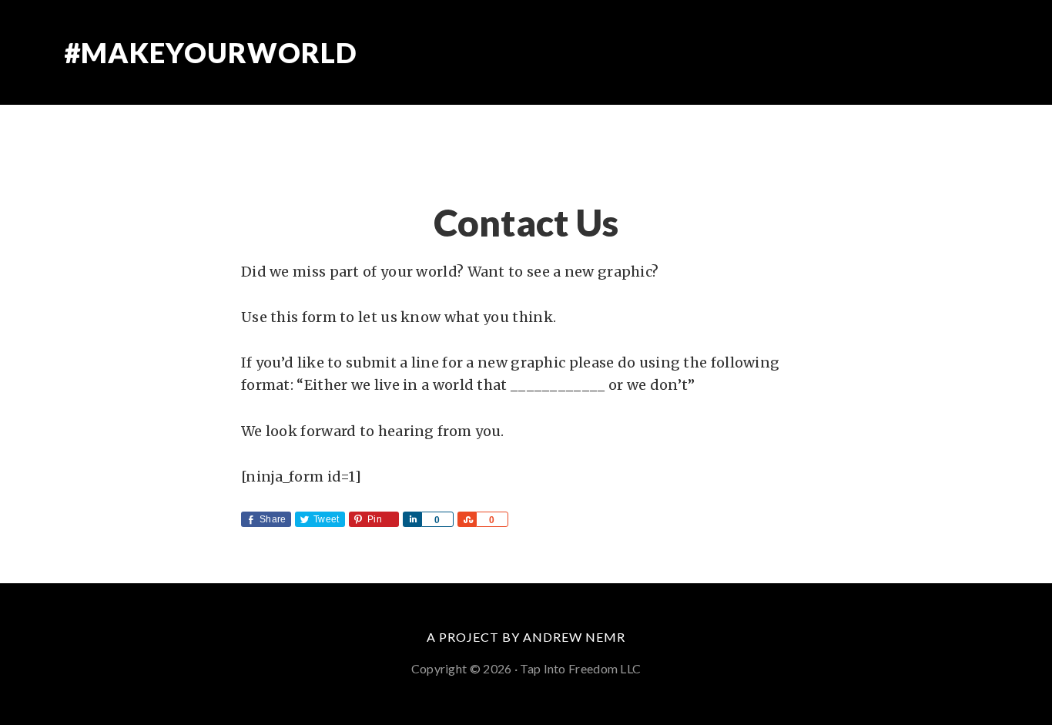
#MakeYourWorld (210, 52)
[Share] (412, 519)
